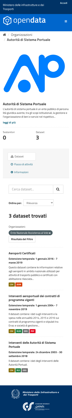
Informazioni (21, 172)
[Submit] (58, 189)
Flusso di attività (23, 164)
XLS (18, 370)
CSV (11, 284)
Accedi (63, 3)
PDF (32, 331)
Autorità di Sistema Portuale (28, 39)
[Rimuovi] (50, 233)
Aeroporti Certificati (22, 253)
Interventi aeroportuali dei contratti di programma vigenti (34, 298)
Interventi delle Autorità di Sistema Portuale (32, 344)
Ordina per (15, 203)
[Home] (4, 34)
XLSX (19, 331)
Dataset (19, 156)
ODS (26, 331)
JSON (19, 284)
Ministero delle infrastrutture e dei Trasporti (23, 7)
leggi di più (9, 122)
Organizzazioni (21, 34)
